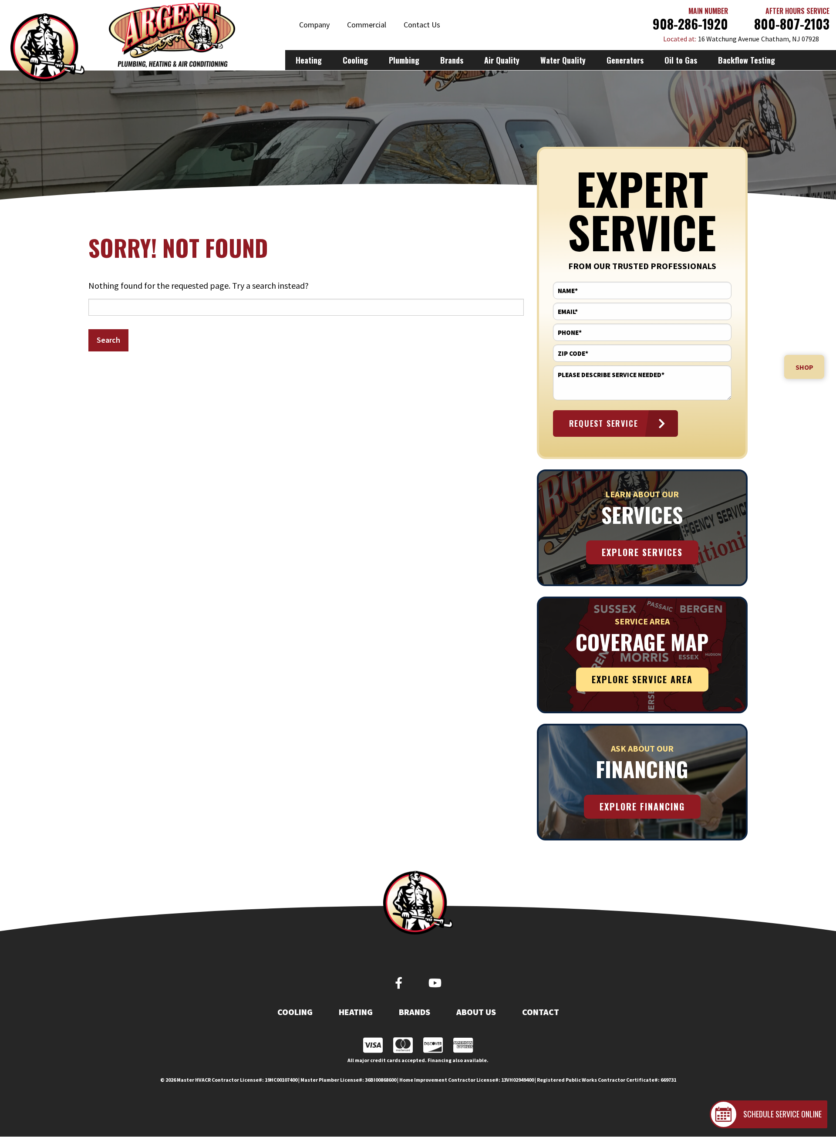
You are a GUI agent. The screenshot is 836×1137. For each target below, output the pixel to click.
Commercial (366, 25)
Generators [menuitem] (625, 60)
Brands (414, 1012)
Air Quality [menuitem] (501, 60)
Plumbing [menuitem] (404, 60)
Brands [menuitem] (451, 60)
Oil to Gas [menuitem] (680, 60)
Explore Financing (642, 806)
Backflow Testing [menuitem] (746, 60)
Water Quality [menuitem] (563, 60)
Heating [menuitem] (309, 60)
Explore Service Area (642, 679)
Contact (540, 1012)
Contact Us (422, 25)
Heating (356, 1012)
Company (314, 25)
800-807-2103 (791, 23)
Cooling (295, 1012)
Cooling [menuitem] (355, 60)
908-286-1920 (690, 23)
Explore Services (642, 552)
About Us (476, 1012)
